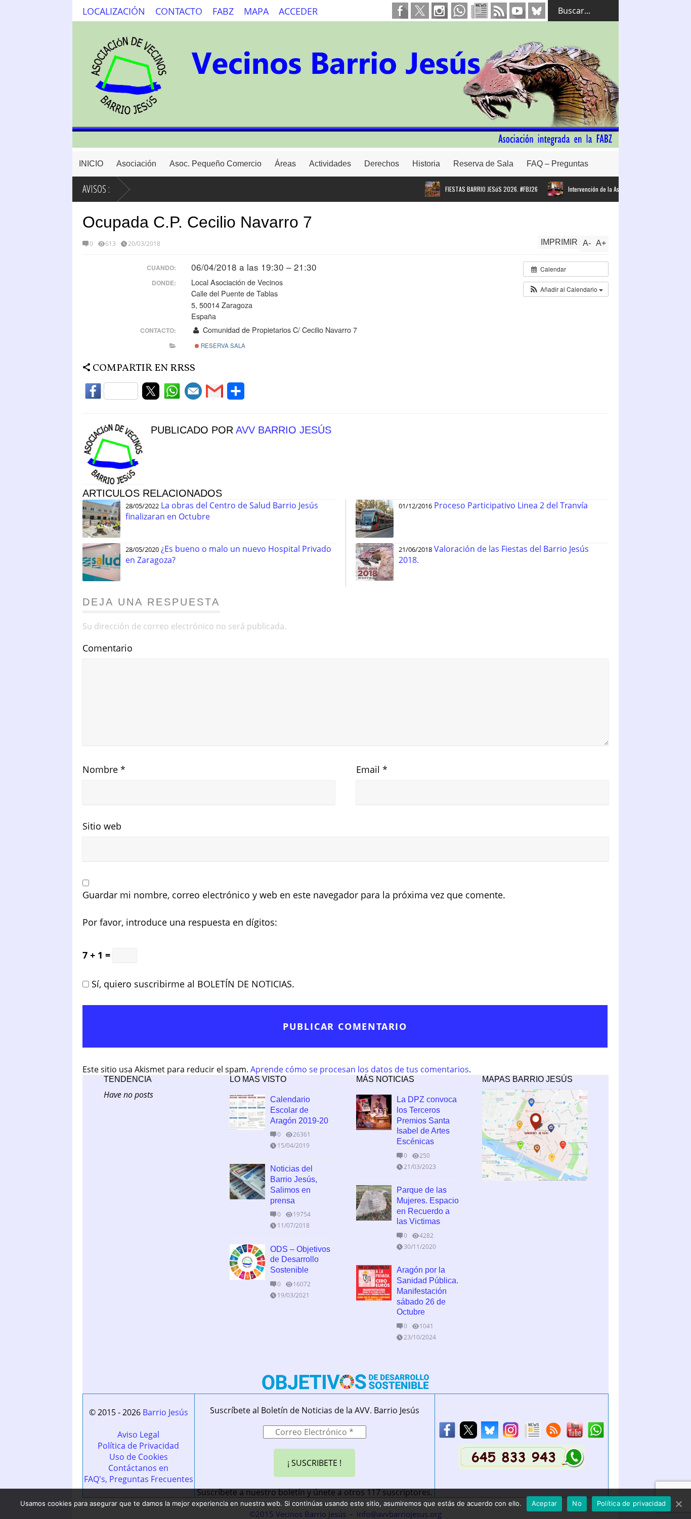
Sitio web (101, 826)
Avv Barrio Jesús (283, 430)
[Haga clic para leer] (415, 189)
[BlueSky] (489, 1432)
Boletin (479, 11)
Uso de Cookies (138, 1456)
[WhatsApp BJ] (596, 1432)
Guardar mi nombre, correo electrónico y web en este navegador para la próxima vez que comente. (293, 895)
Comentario (107, 648)
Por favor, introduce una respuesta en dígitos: (179, 922)
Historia (426, 163)
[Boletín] (532, 1432)
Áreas (285, 163)
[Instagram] (511, 1432)
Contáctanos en (138, 1467)
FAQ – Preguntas (557, 163)
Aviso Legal (138, 1434)
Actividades (330, 163)
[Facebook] (111, 393)
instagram (439, 11)
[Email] (193, 393)
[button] (566, 289)
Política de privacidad (631, 1503)
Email (371, 769)
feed (499, 11)
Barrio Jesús (165, 1412)
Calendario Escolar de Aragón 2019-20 (299, 1110)
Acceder (298, 11)
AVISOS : (96, 189)
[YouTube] (574, 1432)
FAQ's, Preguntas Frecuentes (138, 1479)
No (577, 1503)
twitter (420, 11)
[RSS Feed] (553, 1432)
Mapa (256, 11)
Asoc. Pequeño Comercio (215, 163)
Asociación (136, 163)
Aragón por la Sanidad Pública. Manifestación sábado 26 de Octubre (427, 1291)
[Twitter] (150, 393)
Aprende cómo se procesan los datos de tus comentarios (359, 1069)
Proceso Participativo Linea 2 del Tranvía (511, 505)
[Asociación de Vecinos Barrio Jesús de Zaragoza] (345, 143)
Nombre (103, 769)
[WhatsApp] (172, 393)
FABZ (223, 11)
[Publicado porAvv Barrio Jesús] (116, 481)
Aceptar (544, 1503)
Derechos (381, 163)
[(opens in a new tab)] (374, 1112)
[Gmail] (214, 393)
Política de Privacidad (138, 1445)
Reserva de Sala (483, 163)
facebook (400, 11)
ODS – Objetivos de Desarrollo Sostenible (300, 1260)
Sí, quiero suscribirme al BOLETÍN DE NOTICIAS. (191, 984)
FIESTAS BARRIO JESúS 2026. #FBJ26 (474, 189)
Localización (113, 11)
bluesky (536, 11)
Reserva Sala (222, 345)
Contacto (178, 11)
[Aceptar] (678, 1504)
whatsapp (459, 11)
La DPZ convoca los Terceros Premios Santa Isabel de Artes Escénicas (427, 1120)
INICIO (91, 163)
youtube (517, 11)
